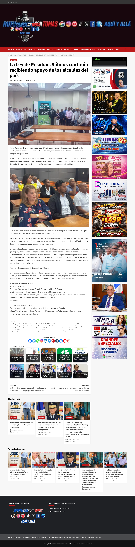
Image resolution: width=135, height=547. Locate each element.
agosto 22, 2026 (43, 434)
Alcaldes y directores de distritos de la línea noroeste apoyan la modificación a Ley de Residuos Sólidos (21, 326)
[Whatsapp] (38, 341)
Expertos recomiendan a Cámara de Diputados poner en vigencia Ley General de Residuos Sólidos (73, 326)
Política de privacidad (39, 537)
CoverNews (78, 544)
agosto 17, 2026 (71, 441)
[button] (125, 49)
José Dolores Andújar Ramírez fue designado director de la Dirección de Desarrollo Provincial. (114, 473)
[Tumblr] (57, 341)
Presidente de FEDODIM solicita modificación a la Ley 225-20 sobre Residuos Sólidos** (46, 326)
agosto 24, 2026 (15, 432)
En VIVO (19, 49)
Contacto (26, 537)
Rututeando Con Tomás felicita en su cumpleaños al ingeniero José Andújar (21, 425)
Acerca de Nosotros (15, 537)
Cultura (75, 49)
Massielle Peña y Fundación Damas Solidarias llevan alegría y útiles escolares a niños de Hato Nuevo (43, 473)
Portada (11, 49)
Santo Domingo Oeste (88, 49)
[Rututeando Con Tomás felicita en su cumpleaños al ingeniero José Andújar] (21, 411)
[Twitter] (34, 341)
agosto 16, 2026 (111, 481)
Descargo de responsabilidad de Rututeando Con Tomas (67, 537)
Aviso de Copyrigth (94, 537)
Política (49, 49)
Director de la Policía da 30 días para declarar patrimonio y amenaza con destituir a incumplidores (49, 426)
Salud (117, 49)
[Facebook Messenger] (61, 341)
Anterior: (28, 388)
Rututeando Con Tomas (17, 80)
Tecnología (101, 49)
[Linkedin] (45, 341)
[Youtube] (65, 341)
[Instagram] (41, 341)
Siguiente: (70, 388)
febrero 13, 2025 (30, 80)
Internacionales (39, 49)
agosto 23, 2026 (39, 481)
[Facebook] (30, 341)
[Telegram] (49, 341)
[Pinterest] (53, 341)
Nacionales (28, 49)
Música (110, 49)
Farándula (58, 49)
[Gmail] (68, 341)
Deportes (67, 49)
